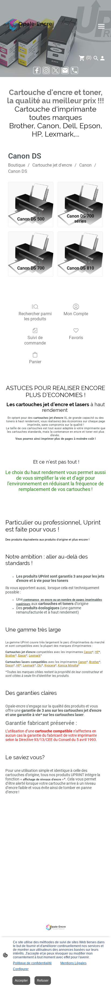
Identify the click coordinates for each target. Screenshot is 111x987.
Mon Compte (76, 313)
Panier (35, 361)
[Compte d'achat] (102, 58)
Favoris (76, 337)
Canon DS (17, 171)
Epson (22, 655)
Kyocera (49, 665)
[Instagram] (46, 70)
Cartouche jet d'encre (52, 165)
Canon (85, 165)
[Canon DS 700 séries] (80, 196)
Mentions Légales (73, 963)
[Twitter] (55, 70)
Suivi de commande (35, 340)
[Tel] (74, 70)
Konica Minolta (68, 665)
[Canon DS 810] (80, 246)
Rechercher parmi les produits (35, 316)
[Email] (65, 70)
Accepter (21, 980)
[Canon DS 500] (30, 196)
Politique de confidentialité (32, 963)
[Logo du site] (29, 26)
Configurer (21, 969)
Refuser (42, 980)
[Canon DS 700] (30, 246)
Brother (10, 655)
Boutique (16, 165)
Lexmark (34, 655)
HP (97, 652)
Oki (39, 665)
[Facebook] (36, 70)
